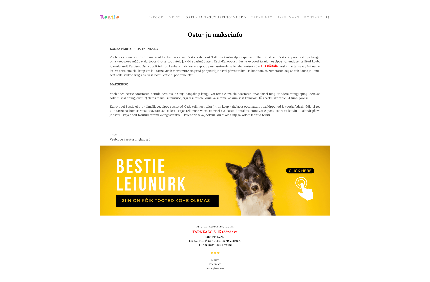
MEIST (175, 17)
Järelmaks (288, 17)
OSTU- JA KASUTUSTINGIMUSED (215, 226)
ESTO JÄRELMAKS (215, 237)
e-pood (156, 17)
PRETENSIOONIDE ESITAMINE (215, 244)
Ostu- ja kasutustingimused (216, 17)
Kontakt (313, 17)
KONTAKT (215, 264)
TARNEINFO (262, 17)
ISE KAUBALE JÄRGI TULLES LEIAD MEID (212, 240)
